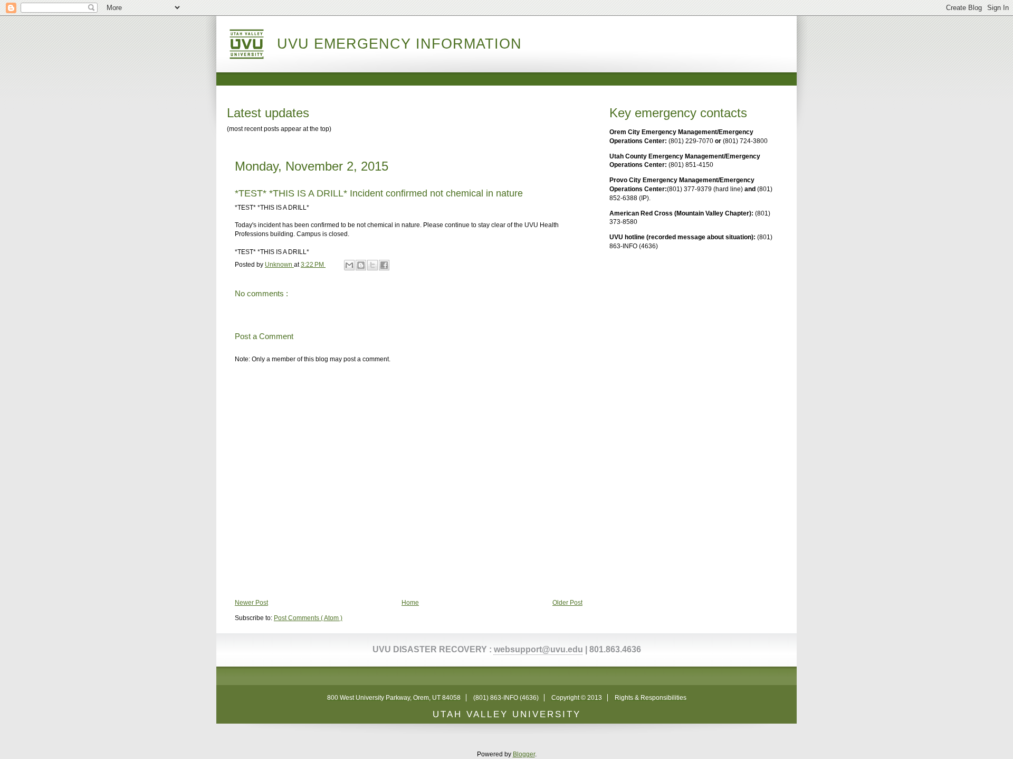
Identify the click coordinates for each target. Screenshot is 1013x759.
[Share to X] (372, 265)
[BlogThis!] (361, 265)
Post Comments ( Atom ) (308, 618)
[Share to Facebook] (384, 265)
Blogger (524, 754)
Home (410, 602)
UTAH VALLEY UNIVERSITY (507, 714)
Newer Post (251, 602)
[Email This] (349, 265)
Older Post (567, 602)
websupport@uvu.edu (538, 649)
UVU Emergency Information (399, 44)
